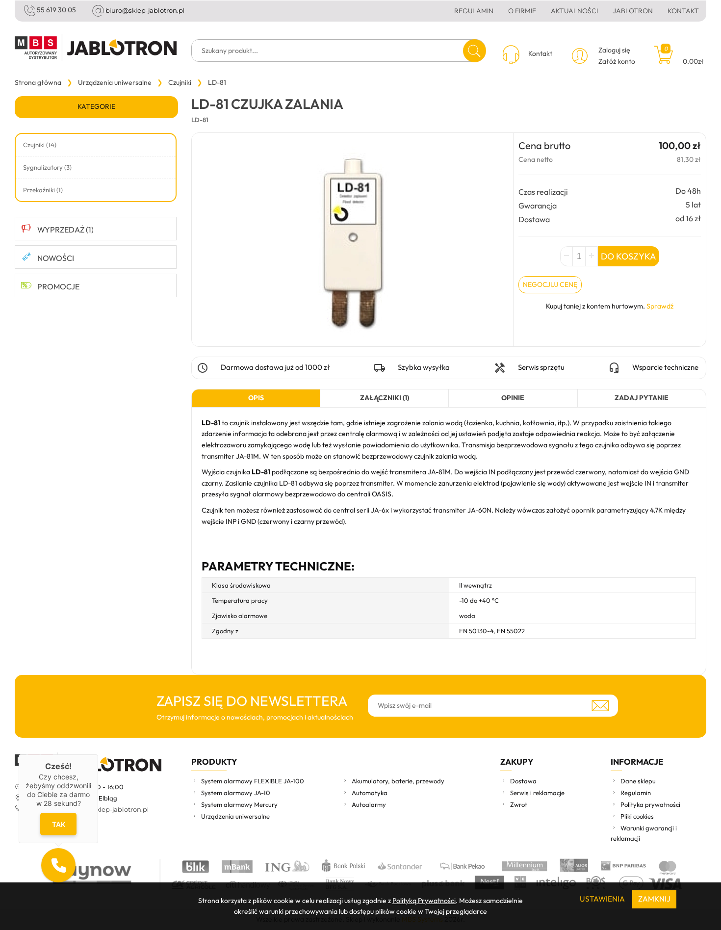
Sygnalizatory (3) (47, 167)
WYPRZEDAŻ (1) (65, 229)
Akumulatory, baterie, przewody (398, 781)
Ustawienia (602, 899)
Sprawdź (659, 306)
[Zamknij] (98, 754)
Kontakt (683, 10)
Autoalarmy (369, 804)
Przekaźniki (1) (43, 190)
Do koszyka (628, 256)
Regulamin (473, 10)
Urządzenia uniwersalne (235, 816)
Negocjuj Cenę (550, 284)
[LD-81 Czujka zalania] (352, 238)
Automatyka (369, 793)
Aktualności (574, 10)
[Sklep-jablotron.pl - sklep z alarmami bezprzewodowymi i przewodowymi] (96, 47)
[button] (58, 865)
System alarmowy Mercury (239, 804)
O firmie (522, 10)
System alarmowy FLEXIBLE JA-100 (252, 781)
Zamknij (654, 899)
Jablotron (633, 10)
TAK (58, 824)
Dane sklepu (638, 781)
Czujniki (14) (39, 145)
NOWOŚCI (55, 258)
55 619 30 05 (56, 9)
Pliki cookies (637, 816)
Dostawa (523, 781)
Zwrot (518, 804)
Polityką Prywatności (424, 900)
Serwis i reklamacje (537, 793)
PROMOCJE (58, 286)
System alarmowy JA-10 (235, 793)
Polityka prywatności (650, 804)
